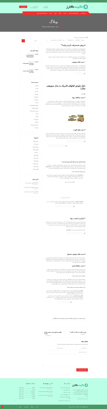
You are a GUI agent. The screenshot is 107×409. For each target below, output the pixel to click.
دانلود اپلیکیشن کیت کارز (73, 13)
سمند (37, 127)
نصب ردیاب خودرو (67, 392)
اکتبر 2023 (36, 144)
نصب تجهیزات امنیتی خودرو (65, 387)
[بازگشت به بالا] (2, 407)
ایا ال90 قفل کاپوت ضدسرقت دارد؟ (46, 387)
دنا (37, 113)
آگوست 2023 (35, 149)
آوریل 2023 (36, 155)
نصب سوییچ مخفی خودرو (65, 394)
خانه (37, 406)
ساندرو (36, 119)
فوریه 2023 (36, 158)
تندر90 (37, 99)
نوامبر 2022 (36, 166)
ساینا (37, 122)
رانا (37, 116)
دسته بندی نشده (35, 111)
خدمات (65, 13)
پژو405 (36, 97)
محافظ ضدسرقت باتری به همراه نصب (31, 191)
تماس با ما (23, 6)
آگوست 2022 (35, 169)
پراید (63, 40)
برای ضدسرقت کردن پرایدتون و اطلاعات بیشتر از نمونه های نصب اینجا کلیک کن (69, 318)
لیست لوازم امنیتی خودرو (42, 13)
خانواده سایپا (59, 40)
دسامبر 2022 (35, 163)
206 (37, 85)
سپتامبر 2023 (35, 147)
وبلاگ (60, 13)
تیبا (37, 102)
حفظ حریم (26, 406)
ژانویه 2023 (36, 160)
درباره (50, 13)
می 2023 (36, 152)
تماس (55, 13)
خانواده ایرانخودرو (34, 105)
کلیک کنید (83, 93)
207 (37, 88)
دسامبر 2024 (35, 141)
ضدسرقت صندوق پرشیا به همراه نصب (31, 187)
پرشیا (37, 94)
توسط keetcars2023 (79, 40)
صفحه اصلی (83, 13)
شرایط (32, 406)
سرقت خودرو (53, 40)
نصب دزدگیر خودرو (66, 389)
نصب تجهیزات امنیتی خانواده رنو (64, 400)
